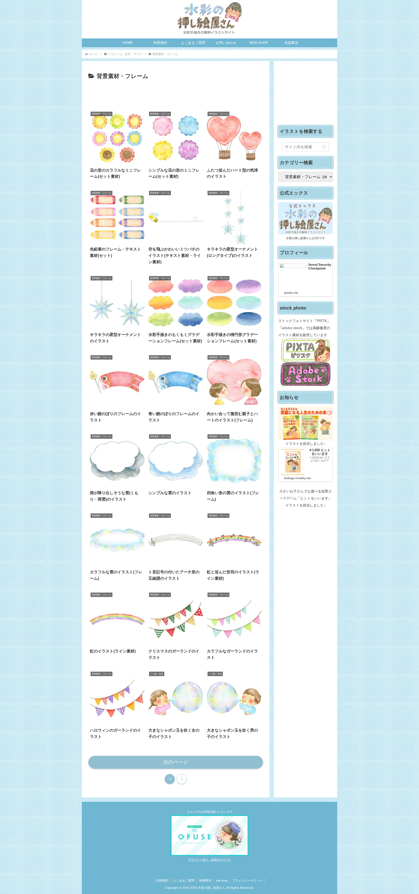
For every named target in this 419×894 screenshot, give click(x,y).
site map (222, 880)
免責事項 (205, 880)
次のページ (175, 762)
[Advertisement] (175, 93)
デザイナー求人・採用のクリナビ (209, 859)
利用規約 (162, 880)
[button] (324, 147)
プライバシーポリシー (247, 880)
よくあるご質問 (183, 880)
